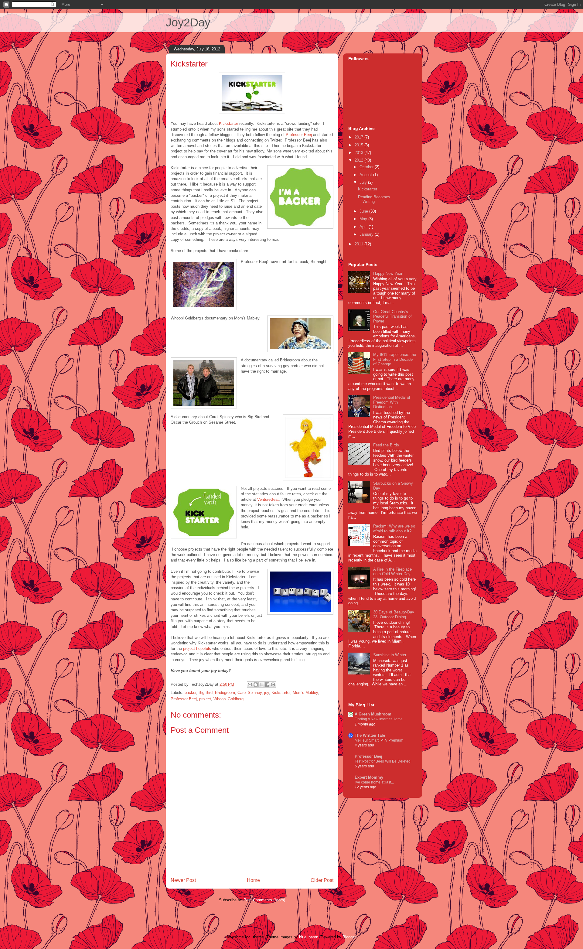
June (364, 211)
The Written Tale (370, 735)
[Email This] (250, 684)
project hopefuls (197, 648)
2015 (359, 145)
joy (266, 692)
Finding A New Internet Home (379, 719)
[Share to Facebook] (267, 684)
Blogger (349, 937)
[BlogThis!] (256, 684)
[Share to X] (261, 684)
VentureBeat (268, 499)
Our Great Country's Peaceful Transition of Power (392, 316)
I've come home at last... (374, 782)
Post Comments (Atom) (264, 900)
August (366, 174)
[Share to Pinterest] (273, 684)
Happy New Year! (388, 273)
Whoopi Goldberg (228, 699)
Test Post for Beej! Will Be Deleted (383, 761)
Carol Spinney (249, 692)
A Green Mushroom (373, 714)
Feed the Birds (386, 445)
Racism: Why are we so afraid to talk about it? (394, 528)
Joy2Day (188, 22)
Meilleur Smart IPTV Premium (379, 740)
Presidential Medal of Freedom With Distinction (391, 402)
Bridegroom (225, 692)
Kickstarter (228, 123)
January (367, 234)
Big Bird (206, 692)
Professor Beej (299, 134)
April (364, 226)
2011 (359, 244)
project (205, 699)
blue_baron (308, 937)
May (364, 219)
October (367, 167)
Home (253, 880)
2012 (359, 160)
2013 (359, 152)
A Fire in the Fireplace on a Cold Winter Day (392, 571)
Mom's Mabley (305, 692)
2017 (359, 137)
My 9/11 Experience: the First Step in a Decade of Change (394, 359)
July (364, 182)
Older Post (322, 880)
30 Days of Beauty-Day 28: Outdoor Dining (393, 614)
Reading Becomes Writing (374, 199)
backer (190, 692)
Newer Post (183, 880)
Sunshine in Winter (389, 655)
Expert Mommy (369, 777)
